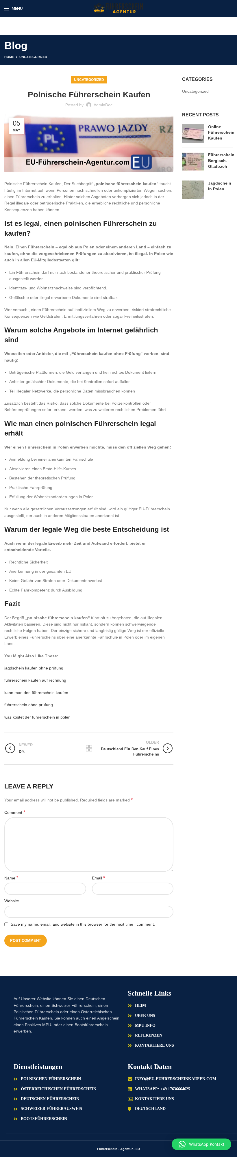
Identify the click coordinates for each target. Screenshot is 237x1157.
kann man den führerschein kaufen (36, 692)
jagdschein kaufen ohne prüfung (33, 668)
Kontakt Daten (150, 1066)
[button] (201, 1144)
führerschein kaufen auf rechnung (35, 680)
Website (11, 901)
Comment (14, 812)
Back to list (89, 748)
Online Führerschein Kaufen (221, 132)
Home (9, 57)
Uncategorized (33, 57)
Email (98, 877)
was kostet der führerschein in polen (37, 717)
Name (11, 877)
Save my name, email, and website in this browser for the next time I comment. (83, 924)
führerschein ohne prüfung (28, 704)
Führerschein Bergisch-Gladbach (221, 160)
